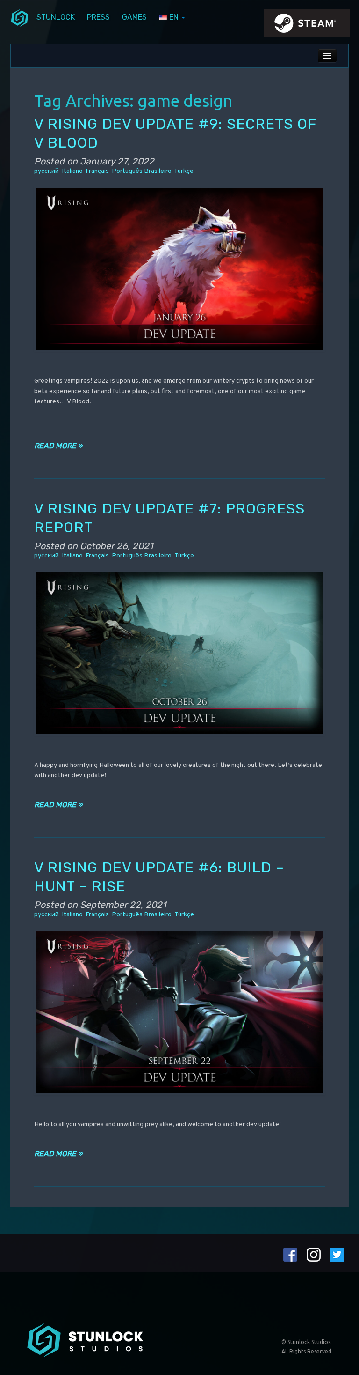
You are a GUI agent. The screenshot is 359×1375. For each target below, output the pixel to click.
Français (97, 171)
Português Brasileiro (142, 171)
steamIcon (306, 25)
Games (134, 17)
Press (98, 17)
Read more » (58, 445)
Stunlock (55, 17)
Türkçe (184, 171)
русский (46, 171)
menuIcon (19, 17)
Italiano (72, 171)
